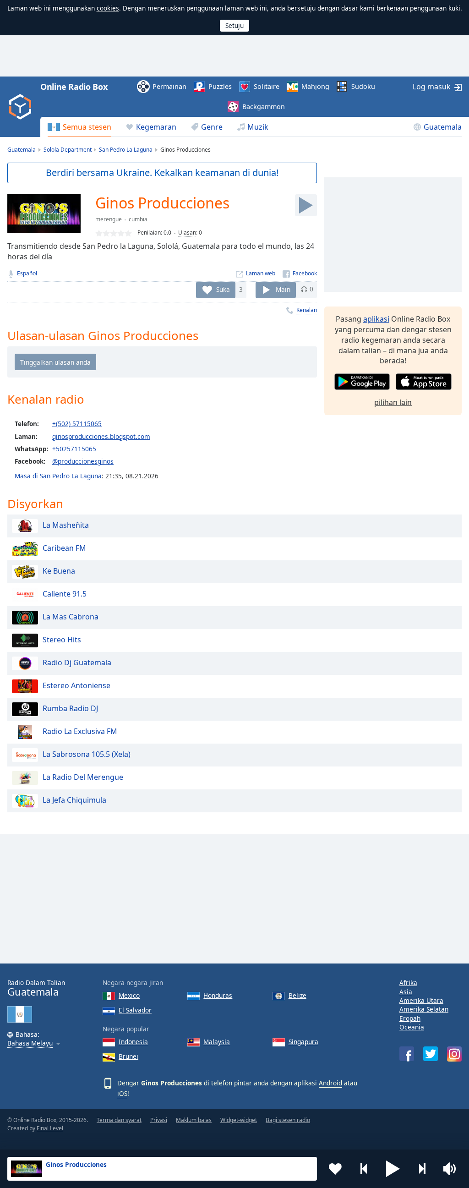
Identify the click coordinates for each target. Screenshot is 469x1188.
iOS (122, 1093)
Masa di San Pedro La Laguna (58, 475)
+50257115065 (74, 448)
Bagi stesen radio (288, 1120)
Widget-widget (238, 1120)
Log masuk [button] (432, 87)
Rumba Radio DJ (70, 708)
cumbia (138, 219)
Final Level (50, 1128)
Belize (297, 995)
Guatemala (443, 127)
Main (283, 289)
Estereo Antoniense (76, 685)
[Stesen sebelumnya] (364, 1169)
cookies (108, 8)
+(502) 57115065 (77, 423)
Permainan (169, 86)
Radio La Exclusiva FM (80, 731)
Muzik (257, 127)
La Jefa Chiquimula (74, 800)
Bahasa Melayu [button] (30, 1043)
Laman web (260, 273)
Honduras (217, 995)
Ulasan (187, 232)
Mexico (129, 995)
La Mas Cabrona (70, 617)
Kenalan (306, 310)
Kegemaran (156, 127)
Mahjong (315, 86)
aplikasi (376, 319)
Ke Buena (59, 571)
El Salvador (135, 1010)
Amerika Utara (421, 1000)
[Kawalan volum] (450, 1169)
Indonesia (133, 1041)
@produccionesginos (83, 461)
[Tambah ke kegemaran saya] (335, 1169)
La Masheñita (66, 525)
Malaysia (216, 1041)
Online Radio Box (73, 86)
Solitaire (266, 86)
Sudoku (363, 86)
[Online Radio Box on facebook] (406, 1053)
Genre (212, 127)
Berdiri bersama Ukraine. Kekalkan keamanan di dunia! (162, 172)
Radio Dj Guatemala (77, 662)
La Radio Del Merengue (83, 777)
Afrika (408, 982)
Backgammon (263, 106)
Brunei (128, 1056)
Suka (223, 289)
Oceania (411, 1027)
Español (27, 273)
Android (330, 1083)
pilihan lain (393, 402)
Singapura (303, 1041)
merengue (108, 219)
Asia (405, 991)
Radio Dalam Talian (36, 988)
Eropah (409, 1018)
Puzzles (220, 86)
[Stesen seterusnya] (422, 1169)
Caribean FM (64, 548)
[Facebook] (300, 273)
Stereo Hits (62, 640)
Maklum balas (194, 1120)
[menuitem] (79, 127)
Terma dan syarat (119, 1120)
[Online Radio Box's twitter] (430, 1053)
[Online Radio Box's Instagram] (454, 1054)
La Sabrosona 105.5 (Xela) (87, 754)
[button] (393, 1169)
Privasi (158, 1120)
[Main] (306, 205)
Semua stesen (87, 127)
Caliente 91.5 (65, 594)
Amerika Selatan (423, 1009)
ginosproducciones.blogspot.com (101, 436)
